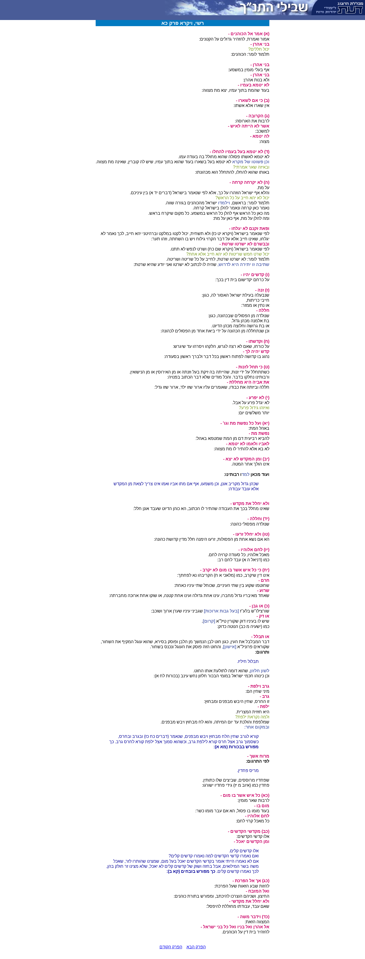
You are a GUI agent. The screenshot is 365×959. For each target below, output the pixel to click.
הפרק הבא (196, 947)
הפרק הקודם (171, 947)
